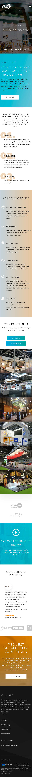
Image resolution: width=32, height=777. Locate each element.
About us (4, 725)
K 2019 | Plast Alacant (11, 443)
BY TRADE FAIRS (16, 343)
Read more (10, 97)
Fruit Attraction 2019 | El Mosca (15, 467)
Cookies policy (5, 740)
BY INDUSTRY (16, 338)
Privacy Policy (5, 744)
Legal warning (5, 736)
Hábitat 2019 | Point (11, 370)
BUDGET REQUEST (16, 687)
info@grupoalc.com (11, 756)
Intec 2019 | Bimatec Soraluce (14, 394)
